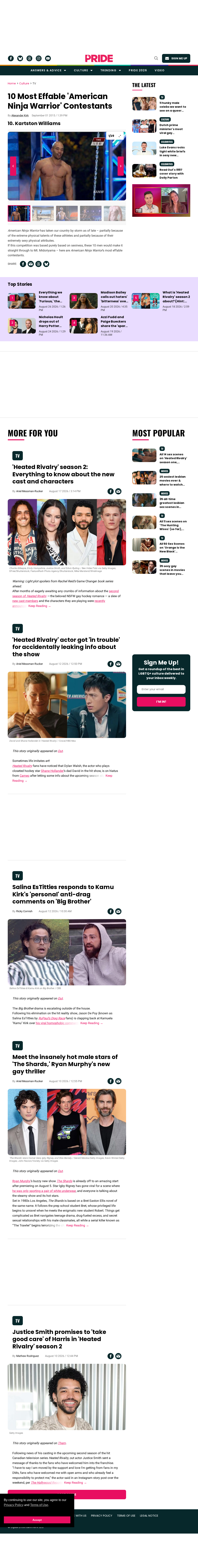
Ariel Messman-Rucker (29, 491)
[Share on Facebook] (23, 264)
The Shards (64, 1181)
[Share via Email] (31, 264)
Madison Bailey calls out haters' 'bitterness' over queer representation (114, 301)
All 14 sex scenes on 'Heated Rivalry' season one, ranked (173, 460)
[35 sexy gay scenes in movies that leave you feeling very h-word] (144, 566)
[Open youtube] (48, 58)
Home (12, 83)
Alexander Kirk (20, 115)
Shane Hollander (52, 771)
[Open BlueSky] (20, 58)
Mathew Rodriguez (27, 1355)
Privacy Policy (13, 1505)
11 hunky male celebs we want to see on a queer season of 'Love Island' (173, 110)
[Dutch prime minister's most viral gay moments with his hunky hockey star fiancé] (144, 126)
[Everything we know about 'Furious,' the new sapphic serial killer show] (22, 300)
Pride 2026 (138, 70)
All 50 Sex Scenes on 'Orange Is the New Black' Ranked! (172, 549)
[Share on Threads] (38, 264)
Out (60, 751)
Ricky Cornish (24, 911)
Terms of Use (39, 1505)
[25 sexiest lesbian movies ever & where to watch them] (144, 477)
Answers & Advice (46, 70)
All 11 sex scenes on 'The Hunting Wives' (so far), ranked (173, 527)
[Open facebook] (11, 58)
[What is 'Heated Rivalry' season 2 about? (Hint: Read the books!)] (145, 300)
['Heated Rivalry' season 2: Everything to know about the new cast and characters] (67, 532)
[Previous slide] (14, 166)
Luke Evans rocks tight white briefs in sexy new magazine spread (173, 153)
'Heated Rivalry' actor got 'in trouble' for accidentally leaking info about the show (66, 647)
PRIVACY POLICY (101, 1516)
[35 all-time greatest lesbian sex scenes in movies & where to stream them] (144, 500)
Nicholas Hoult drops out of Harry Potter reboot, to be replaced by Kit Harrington (51, 328)
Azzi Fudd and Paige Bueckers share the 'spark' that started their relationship (114, 328)
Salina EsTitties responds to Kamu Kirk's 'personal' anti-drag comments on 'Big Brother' (63, 894)
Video (160, 70)
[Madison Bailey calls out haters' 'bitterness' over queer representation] (84, 300)
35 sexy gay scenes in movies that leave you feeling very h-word (172, 574)
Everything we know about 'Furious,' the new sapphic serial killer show (52, 301)
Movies (164, 471)
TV (34, 83)
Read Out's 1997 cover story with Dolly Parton (172, 174)
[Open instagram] (39, 58)
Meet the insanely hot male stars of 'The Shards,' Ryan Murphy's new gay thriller (65, 1064)
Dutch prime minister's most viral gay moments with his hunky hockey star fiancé (173, 134)
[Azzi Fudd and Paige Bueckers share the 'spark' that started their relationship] (84, 325)
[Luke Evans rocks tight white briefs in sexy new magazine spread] (144, 148)
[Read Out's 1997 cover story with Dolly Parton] (144, 170)
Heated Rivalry (36, 596)
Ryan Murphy (21, 1181)
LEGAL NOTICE (149, 1516)
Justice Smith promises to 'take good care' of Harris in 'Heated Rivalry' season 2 (59, 1339)
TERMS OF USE (126, 1516)
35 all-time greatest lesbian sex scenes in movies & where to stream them (173, 507)
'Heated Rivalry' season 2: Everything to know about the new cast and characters (63, 474)
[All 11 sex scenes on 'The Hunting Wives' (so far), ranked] (144, 522)
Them (62, 1443)
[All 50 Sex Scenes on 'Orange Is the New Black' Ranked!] (144, 544)
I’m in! (161, 701)
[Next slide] (120, 166)
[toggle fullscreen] (119, 136)
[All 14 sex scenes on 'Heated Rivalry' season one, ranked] (144, 455)
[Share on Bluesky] (46, 264)
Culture (81, 70)
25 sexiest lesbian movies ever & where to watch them (173, 482)
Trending (108, 70)
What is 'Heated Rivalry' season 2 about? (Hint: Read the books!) (176, 301)
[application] (161, 200)
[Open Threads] (29, 58)
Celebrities (167, 141)
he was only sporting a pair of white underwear (44, 1191)
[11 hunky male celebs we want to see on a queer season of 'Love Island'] (144, 103)
